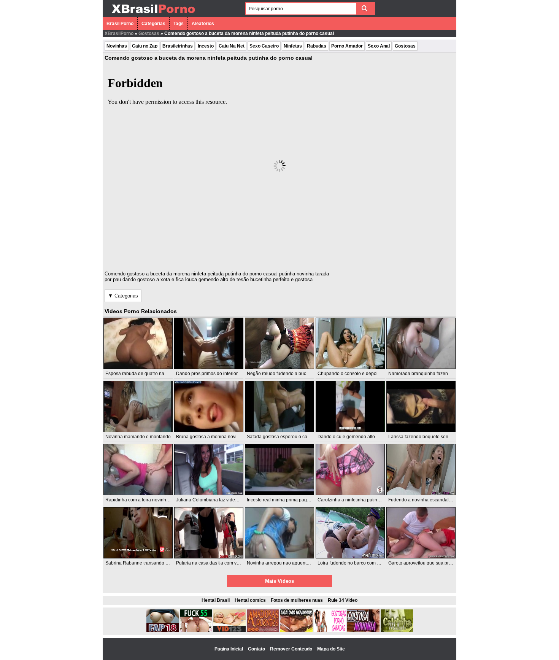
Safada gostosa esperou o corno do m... (288, 436)
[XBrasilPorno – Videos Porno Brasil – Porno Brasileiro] (153, 14)
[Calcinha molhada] (397, 630)
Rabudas (316, 46)
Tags (178, 23)
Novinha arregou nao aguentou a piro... (287, 563)
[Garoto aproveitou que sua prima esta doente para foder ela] (421, 532)
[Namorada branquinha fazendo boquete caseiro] (421, 343)
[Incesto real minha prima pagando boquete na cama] (279, 469)
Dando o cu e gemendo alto (346, 436)
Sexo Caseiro (264, 46)
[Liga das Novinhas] (296, 630)
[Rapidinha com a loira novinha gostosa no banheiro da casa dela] (138, 469)
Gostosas (148, 33)
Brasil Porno (119, 23)
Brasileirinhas (177, 46)
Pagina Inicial (229, 649)
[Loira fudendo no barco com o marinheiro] (350, 532)
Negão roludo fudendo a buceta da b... (286, 373)
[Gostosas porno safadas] (330, 630)
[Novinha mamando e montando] (138, 406)
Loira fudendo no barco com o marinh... (358, 563)
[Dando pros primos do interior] (208, 343)
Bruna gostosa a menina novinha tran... (216, 436)
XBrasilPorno (119, 33)
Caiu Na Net (232, 46)
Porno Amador (347, 46)
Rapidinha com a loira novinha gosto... (145, 500)
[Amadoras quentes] (263, 630)
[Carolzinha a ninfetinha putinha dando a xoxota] (350, 469)
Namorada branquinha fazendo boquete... (431, 373)
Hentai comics (250, 600)
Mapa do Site (331, 649)
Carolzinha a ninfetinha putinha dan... (356, 500)
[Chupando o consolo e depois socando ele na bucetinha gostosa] (350, 343)
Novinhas (116, 46)
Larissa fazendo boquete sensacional (427, 436)
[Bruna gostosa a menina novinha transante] (208, 406)
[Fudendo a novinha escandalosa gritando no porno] (421, 469)
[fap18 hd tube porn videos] (162, 630)
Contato (257, 649)
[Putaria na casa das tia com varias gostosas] (208, 532)
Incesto (206, 46)
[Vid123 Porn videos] (229, 630)
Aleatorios (203, 23)
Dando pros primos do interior (207, 373)
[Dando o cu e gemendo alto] (350, 406)
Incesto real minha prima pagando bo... (287, 500)
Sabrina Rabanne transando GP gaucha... (148, 563)
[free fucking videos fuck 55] (196, 630)
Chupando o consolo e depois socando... (360, 373)
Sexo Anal (379, 46)
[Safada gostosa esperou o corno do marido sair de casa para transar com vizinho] (279, 406)
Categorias (153, 23)
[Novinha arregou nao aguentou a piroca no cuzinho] (279, 532)
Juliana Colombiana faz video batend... (216, 500)
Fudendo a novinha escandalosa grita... (429, 500)
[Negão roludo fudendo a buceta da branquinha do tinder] (279, 343)
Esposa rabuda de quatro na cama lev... (146, 373)
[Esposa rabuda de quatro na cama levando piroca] (138, 343)
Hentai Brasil (216, 600)
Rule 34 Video (342, 600)
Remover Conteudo (291, 649)
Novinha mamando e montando (138, 436)
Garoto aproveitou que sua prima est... (427, 563)
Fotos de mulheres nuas (297, 600)
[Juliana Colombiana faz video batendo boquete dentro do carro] (208, 469)
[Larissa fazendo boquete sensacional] (421, 406)
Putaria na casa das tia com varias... (213, 563)
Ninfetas (293, 46)
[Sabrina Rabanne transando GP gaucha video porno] (138, 532)
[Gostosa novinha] (363, 630)
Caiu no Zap (144, 46)
